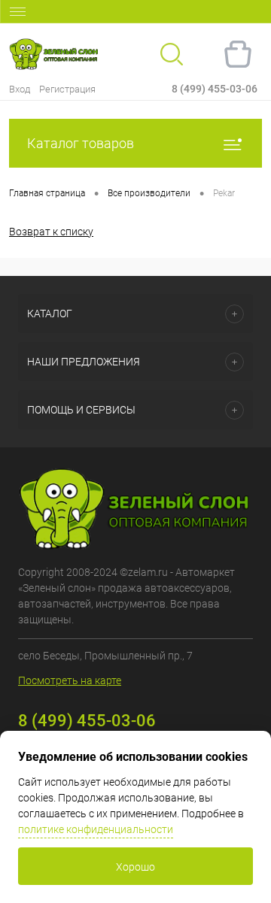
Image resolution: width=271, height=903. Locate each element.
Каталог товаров (80, 143)
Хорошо (135, 867)
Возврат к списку (51, 232)
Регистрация (67, 89)
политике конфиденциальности (95, 829)
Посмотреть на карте (69, 680)
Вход (19, 89)
